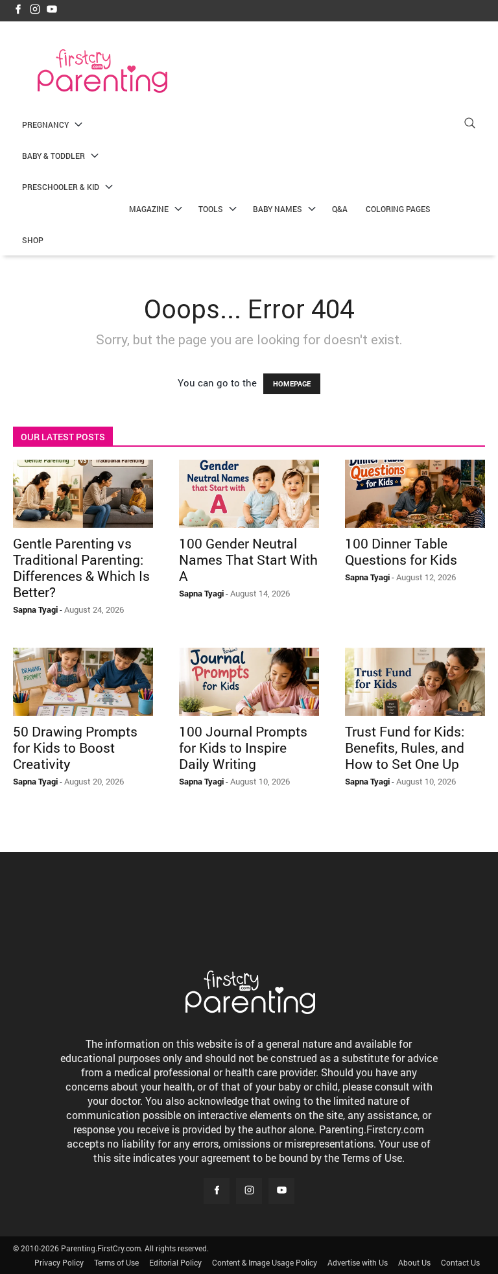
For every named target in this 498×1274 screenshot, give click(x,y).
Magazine (149, 209)
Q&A (340, 209)
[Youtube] (52, 10)
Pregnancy (45, 124)
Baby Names (277, 209)
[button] (469, 125)
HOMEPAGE (292, 383)
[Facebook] (18, 10)
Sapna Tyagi (35, 609)
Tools (210, 209)
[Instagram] (35, 10)
